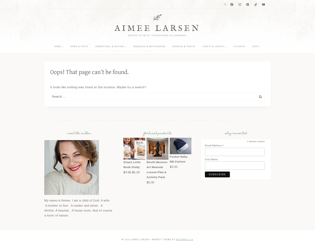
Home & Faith (79, 46)
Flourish (239, 46)
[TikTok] (255, 4)
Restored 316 (184, 239)
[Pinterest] (248, 4)
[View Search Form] (225, 4)
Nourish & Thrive (184, 46)
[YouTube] (263, 4)
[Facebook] (232, 4)
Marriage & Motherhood (149, 46)
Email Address (214, 145)
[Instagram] (240, 4)
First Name (211, 159)
